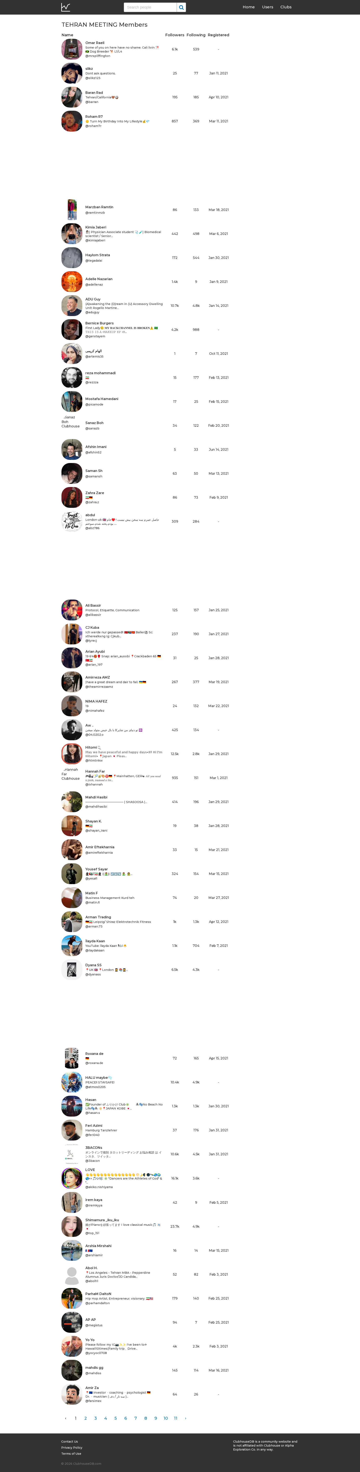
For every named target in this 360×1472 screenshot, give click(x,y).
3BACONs (93, 1148)
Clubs (285, 7)
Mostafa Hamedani (101, 399)
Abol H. (91, 1268)
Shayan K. (93, 821)
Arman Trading (98, 917)
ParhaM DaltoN (98, 1294)
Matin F (91, 893)
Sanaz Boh (94, 423)
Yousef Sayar (96, 869)
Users (267, 7)
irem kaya (93, 1200)
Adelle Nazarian (98, 279)
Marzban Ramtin (99, 207)
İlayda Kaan (95, 941)
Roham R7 (94, 117)
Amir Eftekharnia (99, 847)
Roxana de (94, 1054)
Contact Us (69, 1441)
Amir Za (92, 1388)
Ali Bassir (93, 605)
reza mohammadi (100, 373)
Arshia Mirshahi (98, 1246)
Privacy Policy (71, 1447)
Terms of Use (71, 1454)
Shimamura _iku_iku (102, 1220)
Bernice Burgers (99, 323)
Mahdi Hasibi (96, 797)
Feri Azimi (93, 1126)
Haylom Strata (97, 255)
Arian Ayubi (95, 652)
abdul (90, 515)
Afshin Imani (95, 447)
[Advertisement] (145, 170)
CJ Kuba (92, 628)
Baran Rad (94, 93)
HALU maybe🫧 (98, 1078)
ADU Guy (92, 299)
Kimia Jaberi (95, 227)
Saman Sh (93, 471)
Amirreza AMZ (97, 677)
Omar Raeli (94, 43)
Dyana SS (93, 965)
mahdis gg (94, 1368)
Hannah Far (95, 771)
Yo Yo (90, 1340)
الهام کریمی (93, 351)
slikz (89, 69)
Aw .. (89, 725)
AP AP (90, 1320)
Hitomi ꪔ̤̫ (92, 747)
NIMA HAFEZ (96, 701)
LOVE (90, 1170)
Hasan (90, 1100)
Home (249, 7)
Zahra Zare (94, 493)
